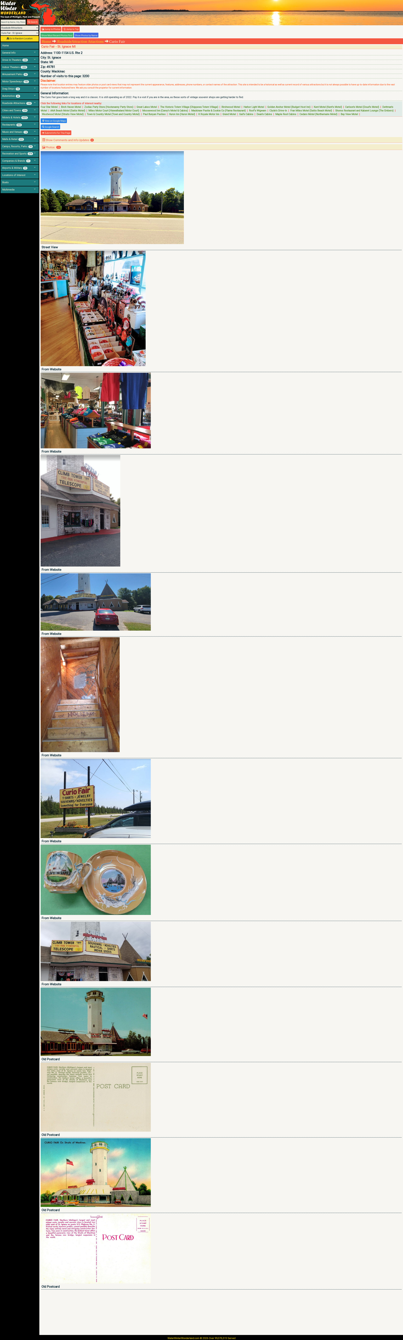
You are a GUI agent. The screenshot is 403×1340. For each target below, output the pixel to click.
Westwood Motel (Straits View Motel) (63, 114)
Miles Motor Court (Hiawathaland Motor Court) (113, 110)
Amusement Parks (14, 74)
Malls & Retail (12, 139)
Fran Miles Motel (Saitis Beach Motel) (311, 110)
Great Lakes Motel (147, 106)
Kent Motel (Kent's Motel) (328, 106)
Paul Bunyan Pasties (154, 114)
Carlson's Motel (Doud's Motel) (362, 106)
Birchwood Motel (230, 106)
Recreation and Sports (17, 153)
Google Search (51, 127)
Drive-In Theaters (14, 59)
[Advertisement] (135, 1312)
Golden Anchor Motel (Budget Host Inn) (288, 106)
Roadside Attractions (16, 103)
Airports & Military (14, 167)
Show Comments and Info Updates (69, 140)
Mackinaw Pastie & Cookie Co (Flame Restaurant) (218, 110)
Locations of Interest (13, 175)
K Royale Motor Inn (208, 114)
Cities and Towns (14, 110)
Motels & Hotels (14, 117)
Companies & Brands (15, 160)
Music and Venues (14, 131)
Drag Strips (10, 88)
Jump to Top (72, 29)
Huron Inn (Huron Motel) (182, 114)
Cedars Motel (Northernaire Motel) (318, 114)
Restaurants (11, 124)
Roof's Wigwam (257, 110)
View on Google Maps (55, 121)
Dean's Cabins (264, 114)
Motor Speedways (15, 81)
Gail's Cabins (246, 114)
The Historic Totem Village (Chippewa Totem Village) (189, 106)
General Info (9, 52)
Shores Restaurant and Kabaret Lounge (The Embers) (364, 110)
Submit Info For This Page (57, 133)
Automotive (10, 95)
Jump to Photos (52, 29)
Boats (5, 182)
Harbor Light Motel (254, 106)
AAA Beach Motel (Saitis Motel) (67, 110)
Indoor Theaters (14, 67)
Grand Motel (229, 114)
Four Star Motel (49, 106)
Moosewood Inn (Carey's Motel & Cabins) (165, 110)
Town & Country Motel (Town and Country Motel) (113, 114)
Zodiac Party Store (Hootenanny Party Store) (108, 106)
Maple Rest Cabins (285, 114)
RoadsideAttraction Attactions (80, 41)
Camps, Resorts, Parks (17, 146)
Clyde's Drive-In (278, 110)
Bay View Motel (349, 114)
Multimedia (8, 189)
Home (5, 45)
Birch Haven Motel (71, 106)
